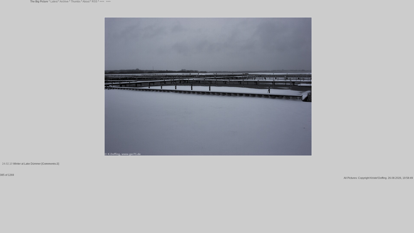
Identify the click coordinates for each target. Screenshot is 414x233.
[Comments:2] (50, 163)
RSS (94, 1)
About (86, 1)
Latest (54, 1)
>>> (108, 1)
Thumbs (75, 1)
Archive (64, 1)
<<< (102, 1)
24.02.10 (7, 163)
